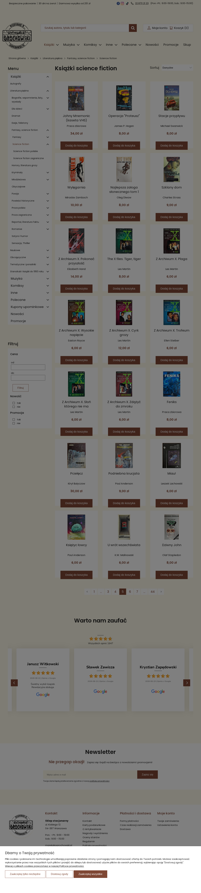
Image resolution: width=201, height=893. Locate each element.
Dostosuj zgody (59, 874)
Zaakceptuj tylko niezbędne (25, 874)
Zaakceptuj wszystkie (90, 874)
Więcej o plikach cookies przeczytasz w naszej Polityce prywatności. (44, 866)
